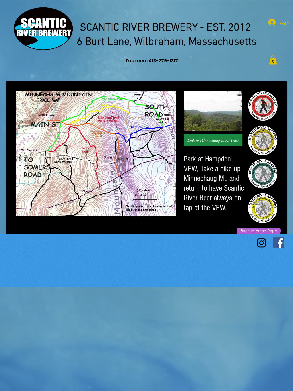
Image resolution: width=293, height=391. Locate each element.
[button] (273, 59)
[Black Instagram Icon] (261, 243)
